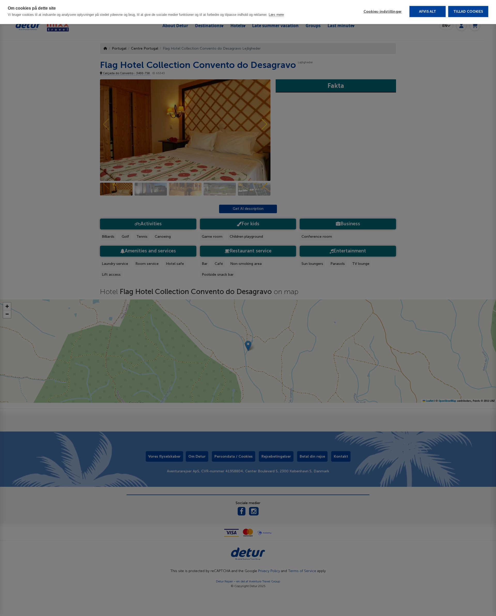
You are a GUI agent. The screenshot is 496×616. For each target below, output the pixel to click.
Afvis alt (427, 13)
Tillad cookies (468, 13)
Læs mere (276, 16)
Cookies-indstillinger (382, 13)
